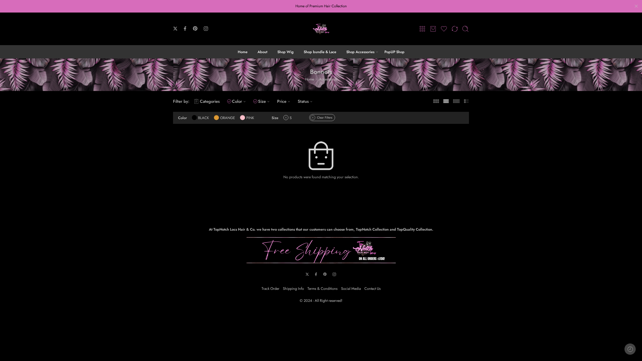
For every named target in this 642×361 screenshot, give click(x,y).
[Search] (465, 28)
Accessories (328, 79)
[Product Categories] (422, 28)
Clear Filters (324, 117)
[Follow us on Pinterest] (195, 28)
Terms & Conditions (322, 288)
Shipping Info (293, 288)
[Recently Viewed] (630, 349)
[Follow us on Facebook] (185, 28)
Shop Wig (285, 51)
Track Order (270, 288)
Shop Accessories (360, 51)
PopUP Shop (394, 51)
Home (243, 51)
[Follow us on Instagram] (206, 28)
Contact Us (372, 288)
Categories (210, 101)
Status (303, 101)
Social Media (351, 288)
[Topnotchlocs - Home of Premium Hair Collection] (321, 29)
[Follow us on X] (175, 28)
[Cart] (433, 28)
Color (237, 101)
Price (281, 101)
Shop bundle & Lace (320, 51)
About (262, 51)
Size (262, 101)
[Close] (636, 6)
